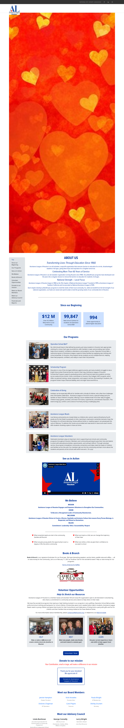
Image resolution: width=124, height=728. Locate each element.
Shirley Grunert (96, 703)
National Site (83, 2)
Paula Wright (96, 697)
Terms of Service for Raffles (71, 565)
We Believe (15, 274)
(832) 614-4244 (101, 613)
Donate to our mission (16, 286)
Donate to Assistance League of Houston (71, 680)
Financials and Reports (16, 302)
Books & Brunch (17, 277)
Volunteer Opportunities (16, 281)
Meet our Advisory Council (17, 297)
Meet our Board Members (17, 292)
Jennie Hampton (45, 697)
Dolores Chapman (46, 703)
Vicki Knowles (71, 697)
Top (13, 259)
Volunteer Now (71, 653)
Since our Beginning (15, 264)
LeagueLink (97, 2)
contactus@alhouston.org (75, 613)
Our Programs (16, 268)
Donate (91, 2)
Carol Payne (71, 703)
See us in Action (17, 271)
